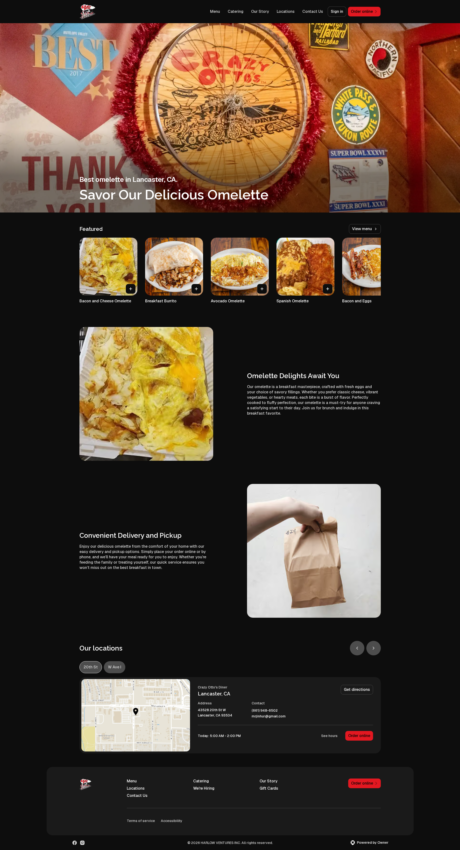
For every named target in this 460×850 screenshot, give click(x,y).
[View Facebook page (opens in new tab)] (75, 843)
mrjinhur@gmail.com (269, 716)
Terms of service (141, 821)
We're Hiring (203, 788)
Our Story (260, 11)
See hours (329, 736)
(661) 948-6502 (265, 710)
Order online (359, 735)
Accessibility (171, 821)
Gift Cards (269, 788)
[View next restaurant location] (373, 648)
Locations (286, 11)
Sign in (337, 11)
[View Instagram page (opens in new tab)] (82, 843)
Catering (235, 11)
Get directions (357, 689)
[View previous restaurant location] (357, 648)
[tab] (90, 667)
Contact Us (312, 11)
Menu (215, 11)
